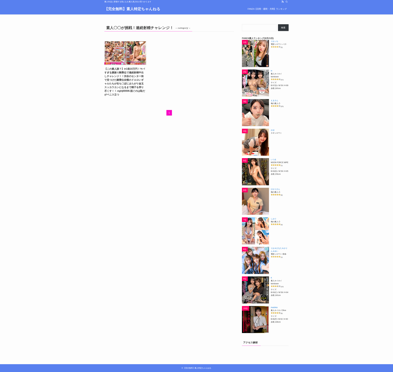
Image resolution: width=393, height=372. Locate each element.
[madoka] (255, 319)
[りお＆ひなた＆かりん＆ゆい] (255, 260)
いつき (273, 159)
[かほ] (255, 142)
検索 (283, 27)
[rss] (283, 1)
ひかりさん (275, 189)
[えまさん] (255, 112)
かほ (272, 130)
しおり (273, 219)
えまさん (274, 100)
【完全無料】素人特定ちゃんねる (132, 9)
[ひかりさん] (255, 201)
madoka (274, 307)
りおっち (274, 41)
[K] (255, 289)
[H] (255, 82)
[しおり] (255, 230)
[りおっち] (255, 53)
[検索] (287, 1)
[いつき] (255, 171)
